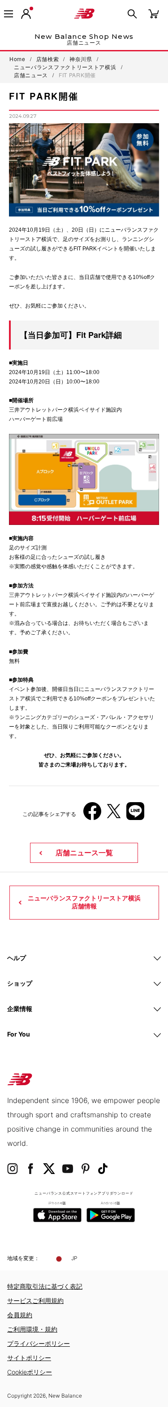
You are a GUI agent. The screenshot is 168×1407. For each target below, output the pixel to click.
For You (18, 1034)
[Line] (135, 814)
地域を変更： (23, 1258)
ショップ (19, 983)
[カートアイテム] (153, 13)
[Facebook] (92, 814)
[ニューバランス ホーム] (84, 13)
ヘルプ (16, 958)
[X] (114, 814)
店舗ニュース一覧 (84, 853)
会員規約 (19, 1315)
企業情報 (19, 1008)
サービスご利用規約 (35, 1300)
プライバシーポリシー (38, 1343)
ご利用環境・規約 (32, 1329)
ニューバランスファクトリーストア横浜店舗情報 (84, 902)
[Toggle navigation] (8, 14)
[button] (26, 13)
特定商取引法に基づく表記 (44, 1286)
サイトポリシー (29, 1357)
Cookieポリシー (29, 1372)
